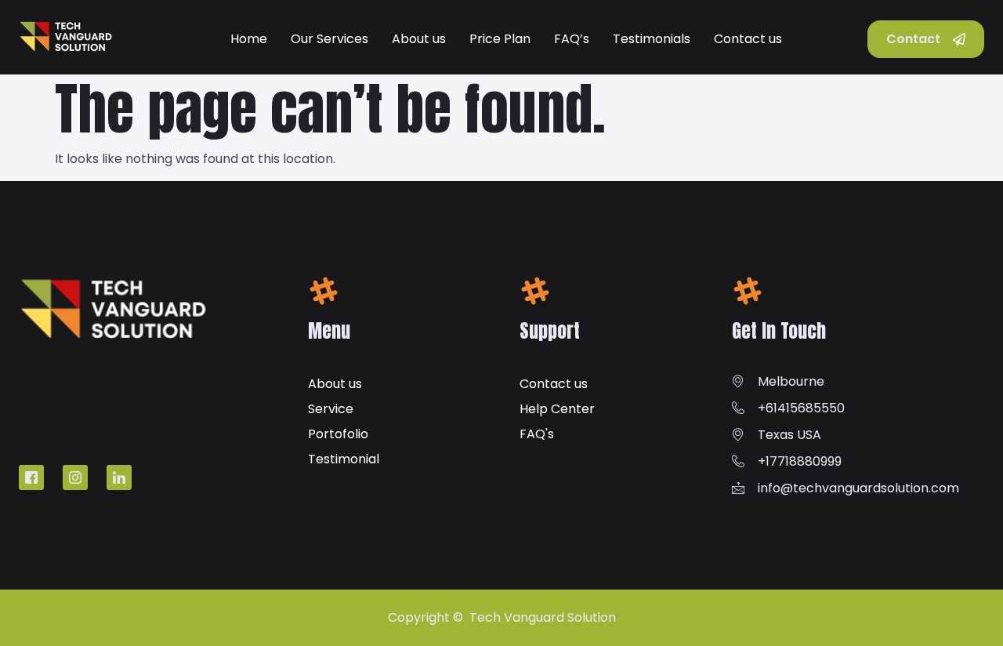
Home (248, 39)
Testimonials (651, 39)
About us (419, 39)
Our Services (329, 39)
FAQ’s (571, 39)
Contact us (748, 39)
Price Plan (499, 39)
